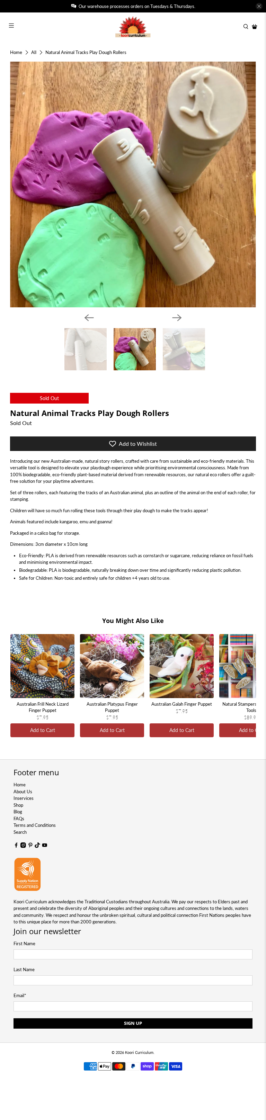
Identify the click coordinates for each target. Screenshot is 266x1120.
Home (16, 52)
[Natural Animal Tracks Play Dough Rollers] (133, 184)
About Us (23, 791)
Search (20, 832)
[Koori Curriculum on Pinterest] (30, 846)
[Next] (177, 318)
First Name (24, 943)
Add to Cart (42, 730)
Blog (18, 811)
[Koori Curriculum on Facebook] (16, 846)
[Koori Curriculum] (133, 26)
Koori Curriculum (139, 1052)
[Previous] (89, 318)
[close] (259, 6)
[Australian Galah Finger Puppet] (182, 666)
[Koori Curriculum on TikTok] (37, 846)
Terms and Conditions (35, 825)
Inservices (24, 798)
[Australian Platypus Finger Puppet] (112, 666)
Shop (18, 805)
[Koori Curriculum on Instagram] (23, 846)
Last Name (24, 969)
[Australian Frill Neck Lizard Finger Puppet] (42, 666)
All (33, 52)
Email (20, 995)
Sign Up (133, 1023)
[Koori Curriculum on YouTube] (44, 846)
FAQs (19, 818)
